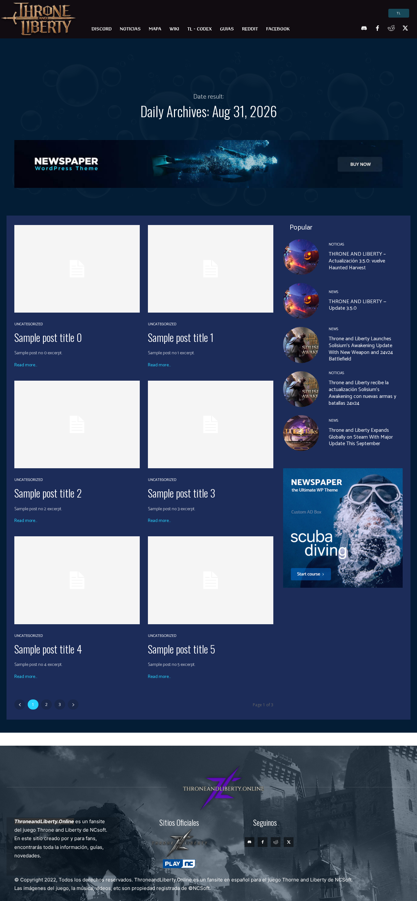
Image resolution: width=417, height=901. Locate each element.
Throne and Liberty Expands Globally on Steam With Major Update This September (361, 437)
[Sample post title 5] (210, 580)
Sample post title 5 (181, 648)
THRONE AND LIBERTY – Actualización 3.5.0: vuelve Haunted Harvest (357, 261)
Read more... (25, 365)
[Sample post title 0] (77, 269)
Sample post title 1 (181, 337)
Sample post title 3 (181, 492)
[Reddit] (391, 28)
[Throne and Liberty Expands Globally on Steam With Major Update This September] (301, 433)
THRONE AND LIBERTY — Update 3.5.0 (357, 305)
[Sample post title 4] (77, 580)
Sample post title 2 (48, 492)
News (333, 292)
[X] (405, 28)
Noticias (336, 244)
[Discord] (363, 28)
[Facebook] (377, 28)
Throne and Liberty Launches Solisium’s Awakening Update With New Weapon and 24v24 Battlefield (361, 348)
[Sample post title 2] (77, 424)
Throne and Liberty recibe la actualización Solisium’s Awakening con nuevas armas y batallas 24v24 (362, 392)
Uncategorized (28, 324)
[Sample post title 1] (210, 269)
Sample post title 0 (48, 337)
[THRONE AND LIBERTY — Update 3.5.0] (301, 301)
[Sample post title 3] (210, 424)
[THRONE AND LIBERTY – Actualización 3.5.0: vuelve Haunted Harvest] (301, 257)
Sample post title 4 (48, 648)
